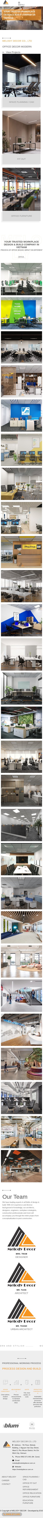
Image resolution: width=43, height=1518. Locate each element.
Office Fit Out (30, 1483)
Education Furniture (28, 1501)
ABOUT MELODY (9, 1477)
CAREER (5, 1480)
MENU (21, 4)
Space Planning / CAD (31, 1478)
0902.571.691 (12, 1514)
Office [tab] (21, 257)
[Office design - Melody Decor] (5, 2)
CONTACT (6, 1484)
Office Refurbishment (30, 1488)
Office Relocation (32, 1493)
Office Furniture (31, 1497)
